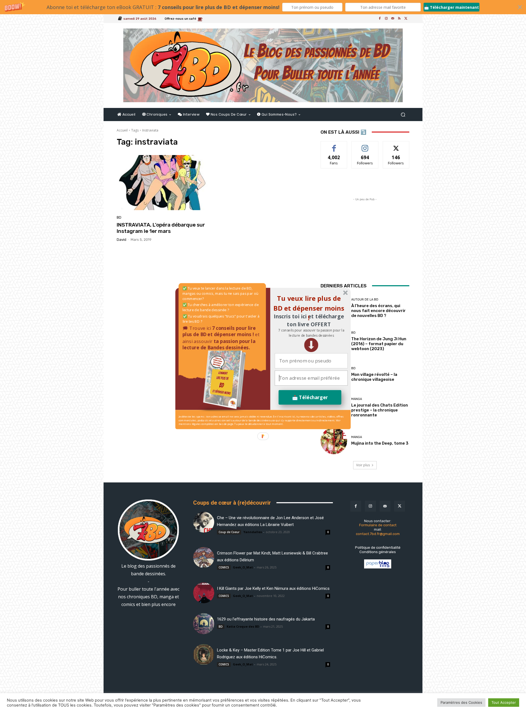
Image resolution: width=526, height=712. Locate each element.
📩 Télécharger (310, 397)
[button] (311, 333)
